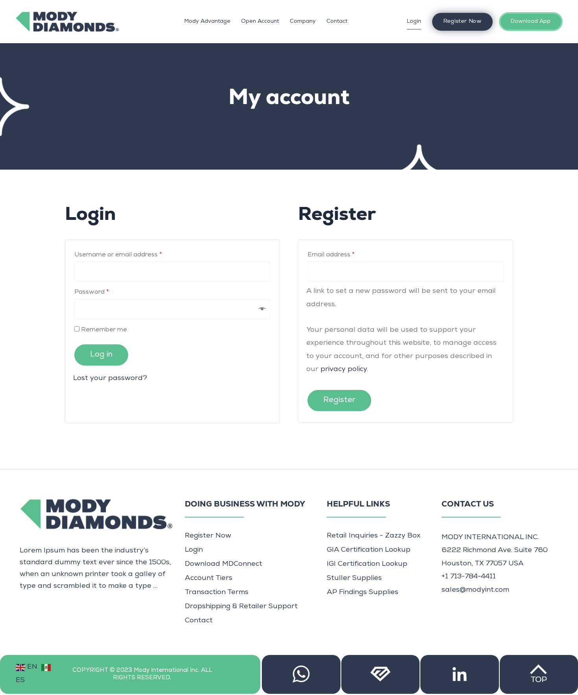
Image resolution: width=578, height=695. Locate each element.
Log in (101, 355)
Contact (336, 21)
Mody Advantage (207, 21)
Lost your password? (110, 378)
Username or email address (118, 255)
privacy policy (343, 369)
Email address (331, 255)
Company (303, 21)
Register (339, 400)
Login (414, 21)
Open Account (260, 21)
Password (91, 292)
